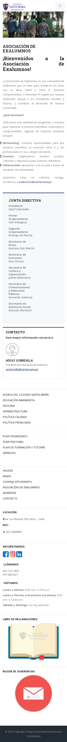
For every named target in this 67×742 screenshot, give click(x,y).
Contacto (10, 498)
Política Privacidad (17, 422)
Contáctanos (33, 736)
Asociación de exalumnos (21, 487)
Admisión (9, 493)
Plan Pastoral (13, 442)
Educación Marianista (19, 400)
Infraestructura (15, 411)
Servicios (9, 453)
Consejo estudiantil (17, 481)
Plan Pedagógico (15, 436)
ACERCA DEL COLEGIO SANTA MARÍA (26, 394)
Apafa (7, 476)
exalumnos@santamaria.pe (35, 182)
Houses (8, 470)
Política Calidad (15, 417)
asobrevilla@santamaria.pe (22, 369)
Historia (9, 405)
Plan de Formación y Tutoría (24, 447)
